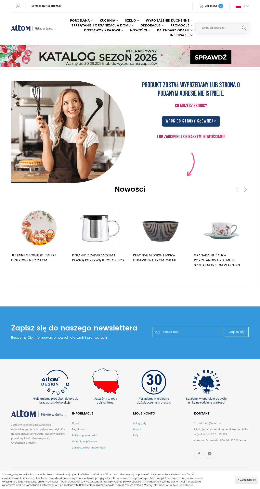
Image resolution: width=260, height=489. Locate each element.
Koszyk (137, 429)
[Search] (244, 28)
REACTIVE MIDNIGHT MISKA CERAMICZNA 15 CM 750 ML (154, 258)
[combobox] (222, 28)
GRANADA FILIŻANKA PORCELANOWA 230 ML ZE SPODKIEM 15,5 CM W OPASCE (217, 260)
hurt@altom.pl (51, 6)
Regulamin (78, 429)
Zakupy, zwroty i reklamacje (88, 448)
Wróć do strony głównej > (191, 121)
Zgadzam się (247, 480)
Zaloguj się (139, 423)
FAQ (135, 436)
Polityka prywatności (84, 436)
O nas (75, 423)
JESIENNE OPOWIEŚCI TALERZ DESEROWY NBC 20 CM (33, 258)
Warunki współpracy (84, 442)
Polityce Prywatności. (181, 485)
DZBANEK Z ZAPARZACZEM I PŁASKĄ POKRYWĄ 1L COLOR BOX (98, 258)
